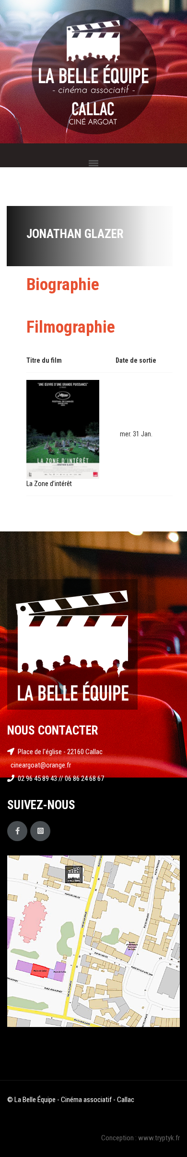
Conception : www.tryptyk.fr (140, 1138)
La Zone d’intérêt (49, 483)
